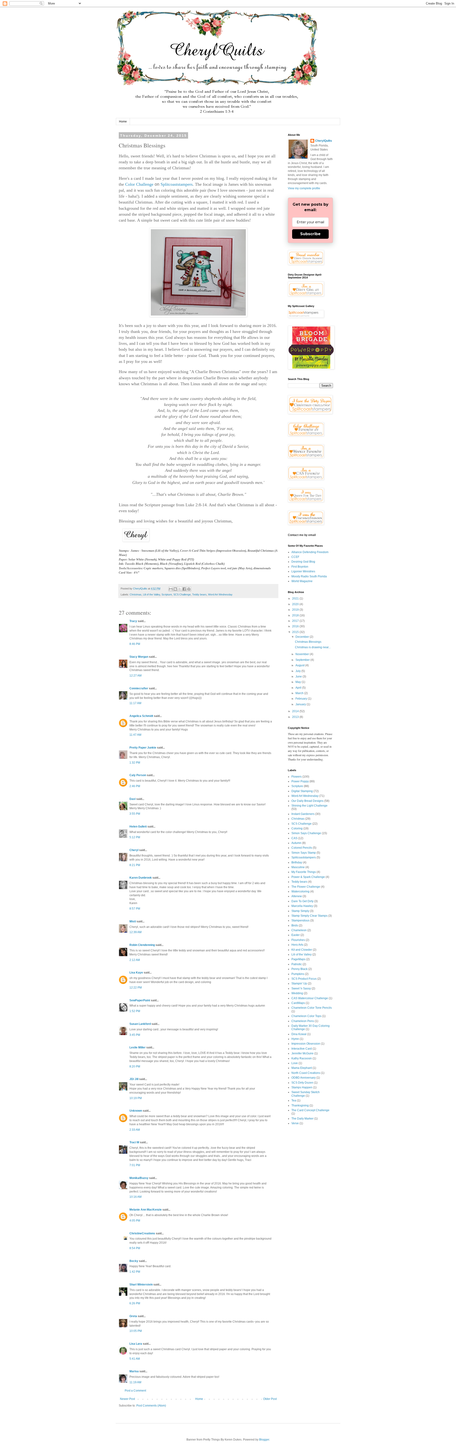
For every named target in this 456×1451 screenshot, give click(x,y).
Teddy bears (199, 594)
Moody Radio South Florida (309, 576)
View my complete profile (304, 188)
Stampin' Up (299, 983)
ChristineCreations (142, 1233)
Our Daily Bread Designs (307, 801)
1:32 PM (134, 762)
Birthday (296, 862)
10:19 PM (135, 1098)
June (299, 676)
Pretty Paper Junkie (142, 747)
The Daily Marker (302, 1118)
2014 (295, 711)
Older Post (270, 1399)
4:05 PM (134, 1220)
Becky (133, 1261)
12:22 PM (135, 987)
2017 (295, 621)
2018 (295, 615)
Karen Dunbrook (140, 877)
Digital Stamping (302, 791)
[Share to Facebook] (184, 589)
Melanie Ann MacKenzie (145, 1209)
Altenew (296, 896)
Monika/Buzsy (138, 1178)
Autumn (296, 843)
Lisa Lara (135, 1343)
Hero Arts (297, 944)
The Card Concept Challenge (310, 1110)
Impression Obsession (305, 1043)
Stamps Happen (301, 1087)
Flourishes (298, 940)
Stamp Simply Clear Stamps (309, 915)
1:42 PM (134, 1271)
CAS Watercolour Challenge (309, 998)
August (300, 665)
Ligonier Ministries (303, 571)
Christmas (136, 594)
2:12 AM (134, 960)
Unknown (135, 1110)
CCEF (295, 557)
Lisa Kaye (136, 972)
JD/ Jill (133, 1079)
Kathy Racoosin (301, 1058)
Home (123, 121)
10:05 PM (135, 1331)
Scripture (167, 594)
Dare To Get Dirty (302, 901)
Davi (132, 799)
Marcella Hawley (302, 906)
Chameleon (299, 930)
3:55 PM (134, 813)
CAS (294, 838)
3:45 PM (134, 1035)
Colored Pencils (301, 847)
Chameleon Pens (302, 1021)
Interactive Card (301, 1048)
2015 (295, 632)
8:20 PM (134, 1066)
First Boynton (299, 566)
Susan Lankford (140, 1024)
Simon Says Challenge (306, 833)
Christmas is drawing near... (313, 647)
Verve (295, 1123)
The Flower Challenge (305, 886)
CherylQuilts (323, 140)
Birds (294, 925)
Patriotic (296, 964)
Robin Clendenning (142, 945)
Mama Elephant (301, 1068)
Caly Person (137, 775)
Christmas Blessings (308, 641)
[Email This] (170, 589)
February (301, 698)
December (302, 636)
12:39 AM (135, 932)
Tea (293, 1100)
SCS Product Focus (304, 978)
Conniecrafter (138, 688)
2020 (295, 604)
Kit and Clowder (301, 949)
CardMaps (298, 1003)
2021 (295, 598)
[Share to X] (179, 589)
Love (294, 1063)
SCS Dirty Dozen (302, 1082)
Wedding (297, 993)
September (302, 660)
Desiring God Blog (303, 561)
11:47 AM (135, 734)
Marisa (134, 1371)
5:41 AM (134, 1358)
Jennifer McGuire (302, 1053)
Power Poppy (300, 781)
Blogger (264, 1439)
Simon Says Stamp (303, 852)
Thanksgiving (300, 1105)
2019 (295, 609)
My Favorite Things (303, 872)
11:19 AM (135, 1382)
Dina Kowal (298, 1034)
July (298, 671)
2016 (295, 626)
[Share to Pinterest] (188, 589)
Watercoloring (300, 891)
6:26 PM (134, 1303)
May (298, 682)
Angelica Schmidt (141, 716)
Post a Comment (135, 1390)
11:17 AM (135, 703)
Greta (133, 1316)
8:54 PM (134, 1248)
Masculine (298, 867)
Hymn (295, 1039)
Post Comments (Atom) (151, 1405)
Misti (132, 921)
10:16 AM (135, 1196)
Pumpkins (297, 974)
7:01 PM (134, 1165)
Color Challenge (139, 184)
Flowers (296, 776)
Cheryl (133, 850)
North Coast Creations (305, 1073)
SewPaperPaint (139, 1000)
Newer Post (127, 1399)
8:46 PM (134, 644)
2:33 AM (134, 1129)
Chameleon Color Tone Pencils (311, 1007)
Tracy (133, 621)
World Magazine (302, 581)
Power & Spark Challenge (308, 877)
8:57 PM (134, 908)
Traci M (134, 1142)
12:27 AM (135, 675)
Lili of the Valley (151, 594)
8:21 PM (134, 865)
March (299, 693)
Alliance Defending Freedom (309, 552)
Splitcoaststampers (177, 184)
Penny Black (299, 969)
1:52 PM (134, 1011)
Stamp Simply (300, 911)
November (302, 654)
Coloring (297, 828)
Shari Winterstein (141, 1284)
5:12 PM (134, 837)
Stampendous (300, 920)
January (301, 704)
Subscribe (310, 234)
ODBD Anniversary (303, 1077)
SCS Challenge (182, 594)
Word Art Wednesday (220, 594)
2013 (295, 717)
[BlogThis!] (175, 589)
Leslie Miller (137, 1047)
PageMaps (298, 959)
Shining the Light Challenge (309, 805)
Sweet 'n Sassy (301, 988)
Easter (295, 935)
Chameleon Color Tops (306, 1016)
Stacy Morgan (138, 656)
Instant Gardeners (302, 814)
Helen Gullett (138, 826)
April (298, 687)
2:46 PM (134, 786)
